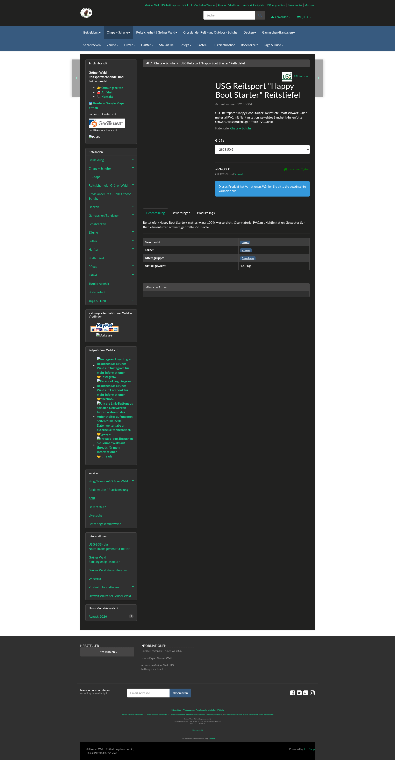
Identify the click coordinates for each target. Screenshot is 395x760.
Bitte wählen (106, 652)
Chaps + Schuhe (117, 32)
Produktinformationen (104, 587)
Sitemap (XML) (197, 730)
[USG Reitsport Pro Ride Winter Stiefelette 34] (76, 78)
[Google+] (305, 692)
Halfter (146, 45)
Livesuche (95, 515)
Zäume (111, 45)
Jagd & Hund (272, 45)
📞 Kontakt (105, 96)
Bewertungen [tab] (181, 213)
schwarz (246, 250)
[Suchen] (260, 15)
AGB (92, 498)
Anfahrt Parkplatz (253, 5)
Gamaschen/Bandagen (277, 32)
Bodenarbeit (249, 45)
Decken (249, 32)
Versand (239, 174)
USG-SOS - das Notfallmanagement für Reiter (109, 546)
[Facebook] (292, 692)
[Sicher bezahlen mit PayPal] (104, 327)
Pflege (185, 45)
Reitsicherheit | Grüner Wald (155, 32)
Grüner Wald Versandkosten (108, 570)
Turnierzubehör (224, 45)
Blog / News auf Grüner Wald (108, 481)
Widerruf (95, 579)
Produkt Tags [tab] (206, 213)
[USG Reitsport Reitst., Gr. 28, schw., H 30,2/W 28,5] (319, 78)
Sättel (202, 45)
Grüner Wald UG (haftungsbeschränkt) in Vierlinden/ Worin (180, 5)
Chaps (96, 177)
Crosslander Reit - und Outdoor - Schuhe (210, 32)
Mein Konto (295, 5)
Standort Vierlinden (228, 5)
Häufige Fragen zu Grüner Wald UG (161, 651)
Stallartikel (166, 45)
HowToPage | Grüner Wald (156, 658)
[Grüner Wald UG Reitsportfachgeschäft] (117, 13)
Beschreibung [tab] (155, 213)
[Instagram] (312, 692)
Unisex (245, 242)
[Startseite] (147, 63)
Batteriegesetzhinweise (105, 524)
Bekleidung (91, 32)
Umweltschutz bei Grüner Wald (110, 596)
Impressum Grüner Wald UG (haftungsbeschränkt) (157, 667)
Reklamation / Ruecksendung (108, 489)
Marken (309, 5)
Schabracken (92, 45)
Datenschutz (97, 507)
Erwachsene (248, 258)
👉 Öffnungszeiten (110, 88)
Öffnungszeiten (276, 5)
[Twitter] (299, 692)
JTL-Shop (309, 749)
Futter (128, 45)
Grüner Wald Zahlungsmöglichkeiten (104, 559)
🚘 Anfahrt (105, 92)
